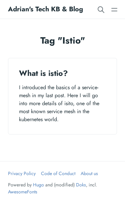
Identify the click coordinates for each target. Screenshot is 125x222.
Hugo (38, 184)
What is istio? (43, 73)
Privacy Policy (22, 173)
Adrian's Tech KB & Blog (45, 9)
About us (89, 173)
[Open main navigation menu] (114, 9)
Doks (81, 184)
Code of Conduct (58, 173)
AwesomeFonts (22, 191)
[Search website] (101, 9)
